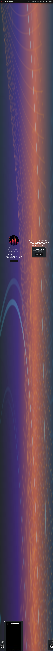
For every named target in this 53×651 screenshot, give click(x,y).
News (38, 1)
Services (28, 1)
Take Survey (38, 254)
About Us (42, 1)
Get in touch (13, 260)
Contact (50, 1)
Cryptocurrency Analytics (7, 1)
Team (46, 1)
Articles (34, 1)
